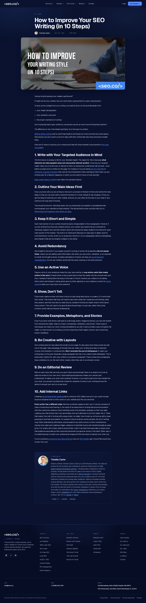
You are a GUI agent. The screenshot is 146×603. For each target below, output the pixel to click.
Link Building (44, 541)
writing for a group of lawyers (46, 172)
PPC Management (46, 567)
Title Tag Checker (72, 556)
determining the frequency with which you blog (53, 211)
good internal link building (53, 396)
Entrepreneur (83, 490)
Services (49, 4)
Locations (123, 556)
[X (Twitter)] (11, 555)
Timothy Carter (44, 33)
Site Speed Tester (72, 552)
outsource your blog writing (60, 439)
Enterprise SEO (98, 538)
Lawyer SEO (97, 541)
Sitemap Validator (72, 549)
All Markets (97, 552)
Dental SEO (97, 549)
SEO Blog (123, 552)
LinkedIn (64, 499)
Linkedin (69, 495)
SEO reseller (84, 439)
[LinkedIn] (6, 555)
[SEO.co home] (11, 3)
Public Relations (45, 570)
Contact (91, 4)
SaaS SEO (96, 545)
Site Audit (69, 545)
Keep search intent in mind (45, 180)
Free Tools (70, 4)
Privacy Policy (104, 598)
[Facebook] (16, 555)
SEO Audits (43, 549)
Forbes (75, 490)
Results (59, 4)
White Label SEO (45, 545)
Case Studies (124, 538)
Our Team (123, 549)
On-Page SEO (44, 552)
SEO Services (44, 538)
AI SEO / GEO (44, 560)
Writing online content (43, 134)
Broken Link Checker (73, 541)
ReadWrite (65, 492)
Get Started (135, 4)
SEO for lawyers (84, 474)
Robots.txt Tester (72, 560)
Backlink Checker (72, 538)
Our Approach (124, 545)
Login (124, 4)
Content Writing (45, 563)
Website (72, 499)
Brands (81, 4)
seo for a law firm (97, 169)
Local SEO (43, 556)
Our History (124, 541)
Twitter (76, 495)
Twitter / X (55, 499)
